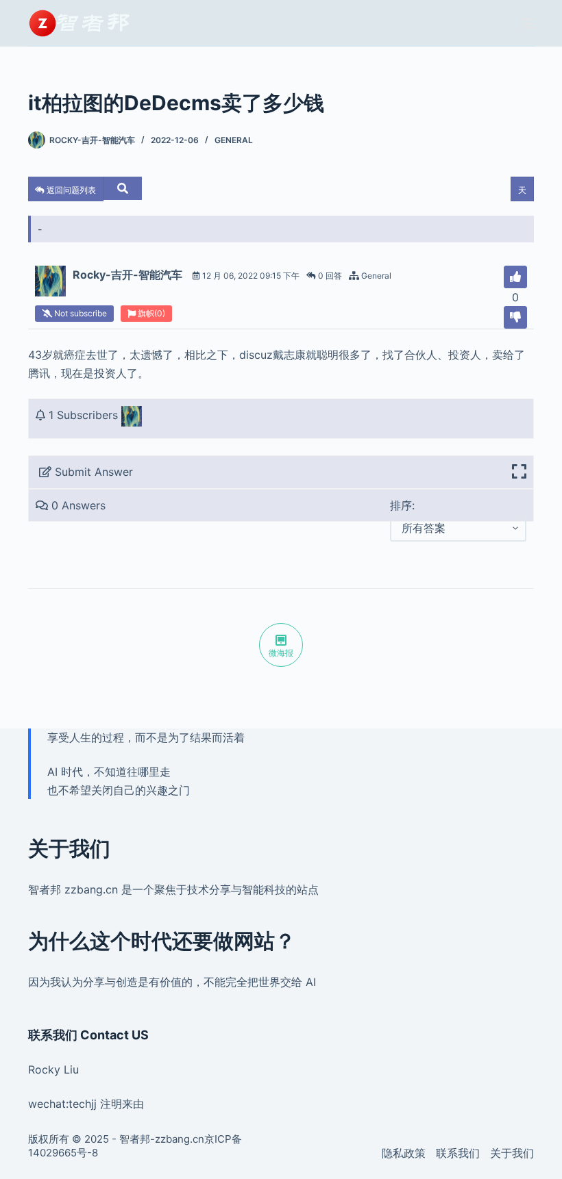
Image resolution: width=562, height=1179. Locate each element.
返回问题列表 (70, 190)
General (234, 140)
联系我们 (458, 1153)
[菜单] (528, 23)
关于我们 (512, 1153)
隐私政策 (404, 1153)
